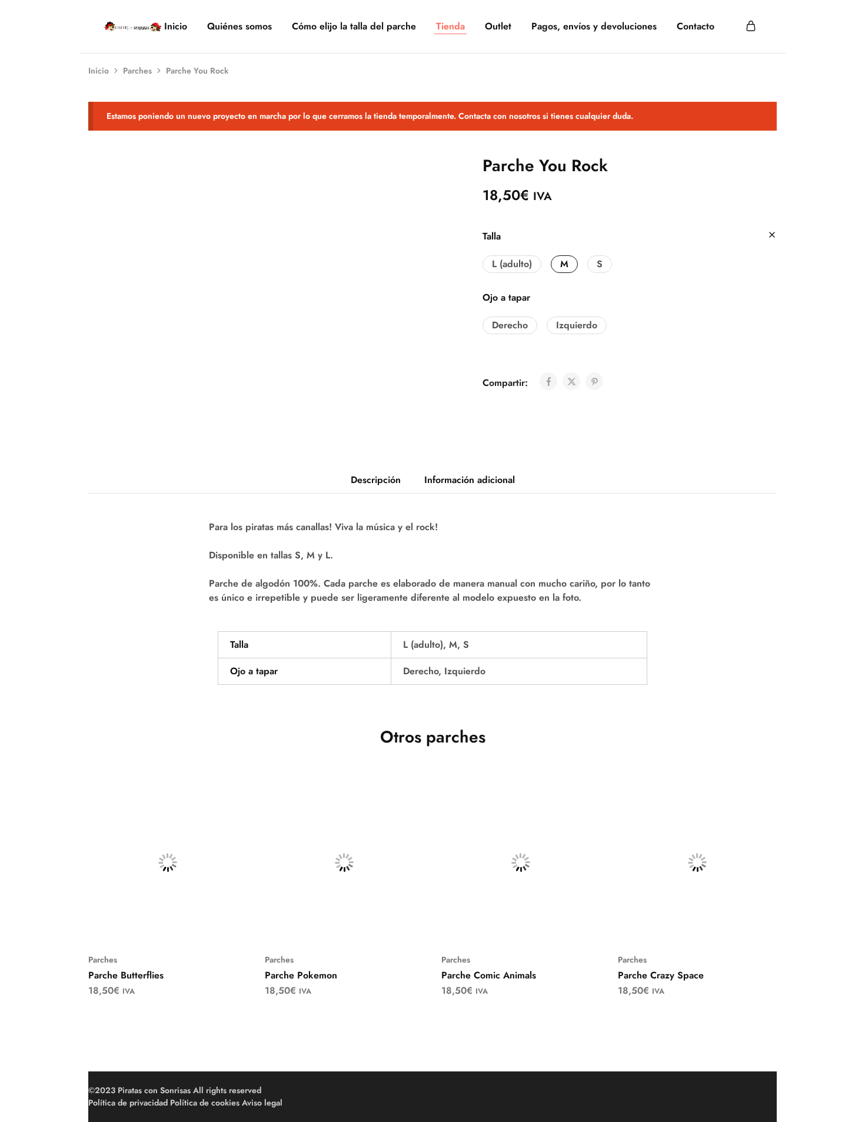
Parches (137, 70)
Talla (492, 236)
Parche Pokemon (301, 975)
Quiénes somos (239, 26)
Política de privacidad (128, 1102)
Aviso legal (262, 1102)
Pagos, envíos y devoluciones (594, 26)
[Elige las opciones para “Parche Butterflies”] (153, 924)
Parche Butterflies (126, 975)
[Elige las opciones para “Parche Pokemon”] (329, 924)
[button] (512, 264)
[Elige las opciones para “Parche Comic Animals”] (506, 924)
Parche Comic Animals (488, 975)
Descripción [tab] (376, 480)
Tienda (450, 26)
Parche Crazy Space (661, 975)
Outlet (498, 26)
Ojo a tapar (506, 297)
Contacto (695, 26)
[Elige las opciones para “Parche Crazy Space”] (682, 924)
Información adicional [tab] (469, 480)
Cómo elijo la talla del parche (354, 26)
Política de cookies (204, 1102)
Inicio (175, 26)
